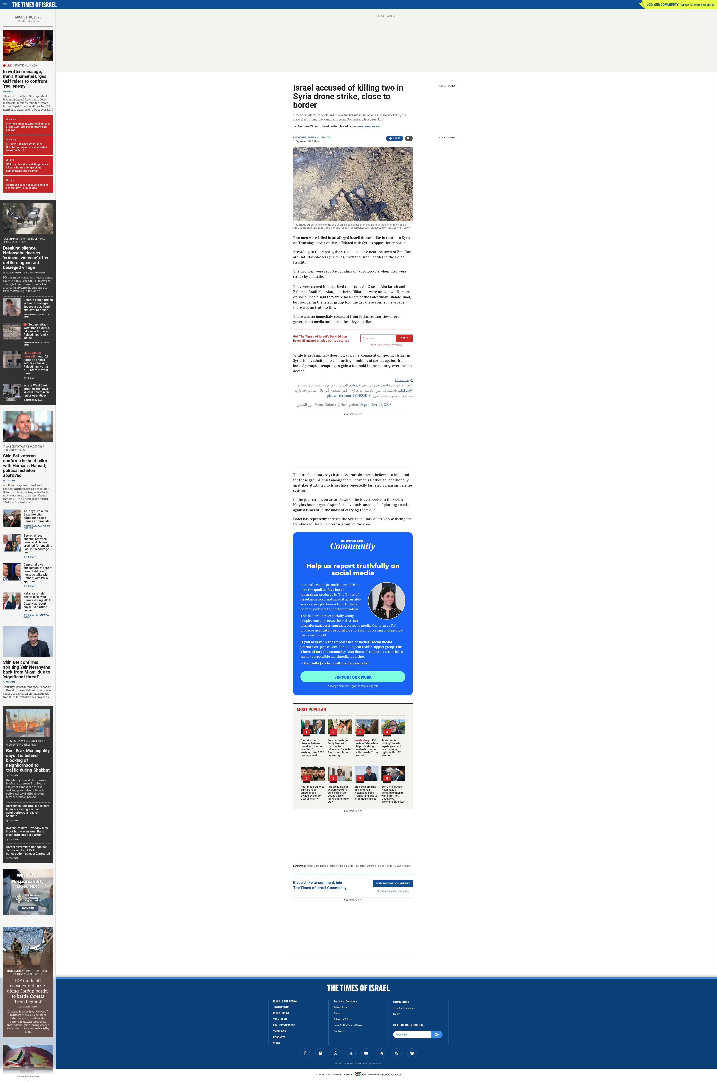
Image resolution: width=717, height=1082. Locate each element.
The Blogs (279, 1031)
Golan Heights (402, 865)
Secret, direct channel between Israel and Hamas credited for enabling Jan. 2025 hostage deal (312, 748)
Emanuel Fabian (306, 137)
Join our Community (663, 5)
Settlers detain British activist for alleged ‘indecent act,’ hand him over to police (38, 305)
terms (399, 345)
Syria (389, 865)
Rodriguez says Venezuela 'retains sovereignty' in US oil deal (27, 186)
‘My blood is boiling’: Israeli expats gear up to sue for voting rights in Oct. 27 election (391, 748)
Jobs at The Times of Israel (348, 1025)
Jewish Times (281, 1007)
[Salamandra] (391, 1074)
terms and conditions (345, 1001)
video (276, 1043)
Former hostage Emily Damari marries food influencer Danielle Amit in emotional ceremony (339, 748)
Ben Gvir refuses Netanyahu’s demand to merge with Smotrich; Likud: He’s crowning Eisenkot (392, 794)
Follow (326, 137)
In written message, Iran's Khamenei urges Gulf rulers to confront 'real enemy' (28, 126)
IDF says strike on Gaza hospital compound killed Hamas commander (37, 516)
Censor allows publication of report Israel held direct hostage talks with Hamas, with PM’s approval (38, 573)
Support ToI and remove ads (697, 4)
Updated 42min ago (25, 65)
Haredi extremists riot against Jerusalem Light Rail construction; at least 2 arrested (28, 850)
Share (396, 138)
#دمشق (354, 385)
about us (339, 1013)
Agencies (40, 273)
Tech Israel (280, 1019)
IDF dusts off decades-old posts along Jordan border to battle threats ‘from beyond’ (366, 748)
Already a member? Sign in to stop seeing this (353, 686)
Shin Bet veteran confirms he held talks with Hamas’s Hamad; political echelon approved (25, 465)
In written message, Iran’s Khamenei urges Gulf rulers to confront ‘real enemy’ (25, 79)
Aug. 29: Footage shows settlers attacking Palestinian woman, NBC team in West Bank (37, 365)
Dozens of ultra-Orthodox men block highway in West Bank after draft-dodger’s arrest (27, 831)
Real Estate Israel (284, 1025)
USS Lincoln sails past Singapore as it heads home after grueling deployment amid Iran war (28, 167)
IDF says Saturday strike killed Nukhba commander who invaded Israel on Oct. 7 (26, 147)
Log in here (403, 890)
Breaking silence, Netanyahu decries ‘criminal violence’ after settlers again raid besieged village (26, 258)
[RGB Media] (361, 1074)
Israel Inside (281, 1013)
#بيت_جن (381, 385)
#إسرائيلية (405, 390)
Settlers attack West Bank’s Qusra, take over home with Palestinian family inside (37, 331)
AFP (44, 526)
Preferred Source (369, 126)
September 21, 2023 (375, 404)
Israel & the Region (317, 865)
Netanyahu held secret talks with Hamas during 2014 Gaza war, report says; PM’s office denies (37, 602)
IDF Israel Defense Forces (370, 865)
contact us (340, 1031)
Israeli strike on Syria (341, 865)
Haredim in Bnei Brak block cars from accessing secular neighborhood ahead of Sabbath (27, 811)
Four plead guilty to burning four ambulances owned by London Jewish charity (312, 792)
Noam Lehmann (33, 315)
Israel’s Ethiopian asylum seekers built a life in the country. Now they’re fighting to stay (338, 794)
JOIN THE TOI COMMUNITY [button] (393, 883)
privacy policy (341, 1007)
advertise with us (343, 1019)
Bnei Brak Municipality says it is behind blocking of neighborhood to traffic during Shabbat (28, 760)
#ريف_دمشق (403, 379)
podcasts (279, 1037)
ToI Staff (8, 91)
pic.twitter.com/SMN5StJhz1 (349, 395)
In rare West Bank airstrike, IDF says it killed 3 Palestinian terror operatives (37, 390)
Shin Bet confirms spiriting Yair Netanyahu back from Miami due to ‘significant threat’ (366, 792)
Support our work (353, 677)
